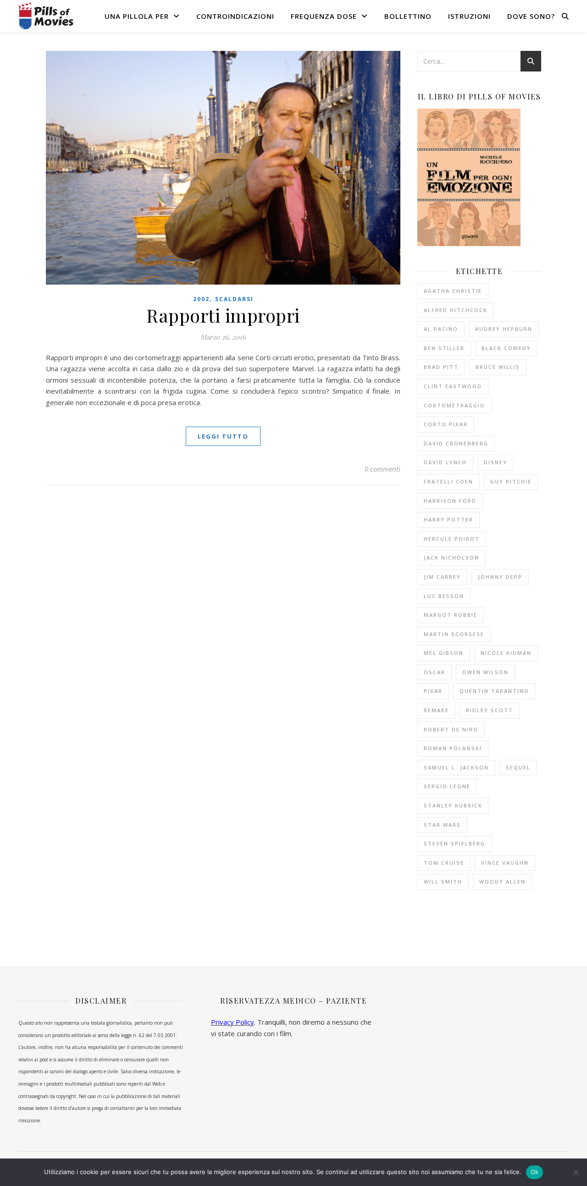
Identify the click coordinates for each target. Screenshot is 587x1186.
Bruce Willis (498, 366)
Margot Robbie (450, 614)
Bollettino (408, 16)
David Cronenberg (456, 443)
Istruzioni (469, 16)
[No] (575, 1172)
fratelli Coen (448, 481)
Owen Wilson (485, 672)
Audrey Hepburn (503, 328)
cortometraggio (454, 405)
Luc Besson (444, 596)
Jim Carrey (442, 576)
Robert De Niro (451, 729)
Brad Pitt (441, 366)
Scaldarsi (234, 299)
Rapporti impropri (223, 315)
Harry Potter (448, 519)
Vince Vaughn (505, 862)
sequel (518, 767)
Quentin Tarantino (494, 690)
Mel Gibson (444, 652)
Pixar (433, 690)
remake (436, 710)
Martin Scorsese (454, 634)
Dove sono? (531, 16)
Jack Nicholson (451, 557)
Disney (495, 462)
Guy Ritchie (511, 481)
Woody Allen (502, 881)
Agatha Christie (453, 290)
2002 (201, 299)
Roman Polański (453, 748)
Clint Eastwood (453, 386)
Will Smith (443, 881)
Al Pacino (441, 328)
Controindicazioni (235, 16)
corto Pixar (446, 424)
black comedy (506, 348)
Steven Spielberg (454, 843)
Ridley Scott (489, 710)
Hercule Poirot (452, 538)
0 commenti (382, 468)
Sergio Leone (447, 786)
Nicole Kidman (506, 652)
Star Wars (442, 824)
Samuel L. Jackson (456, 767)
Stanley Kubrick (453, 805)
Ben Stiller (444, 348)
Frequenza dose (324, 16)
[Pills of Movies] (45, 16)
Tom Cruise (444, 862)
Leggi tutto (223, 436)
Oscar (434, 672)
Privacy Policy (232, 1022)
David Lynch (445, 462)
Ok (535, 1171)
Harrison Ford (450, 500)
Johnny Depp (500, 576)
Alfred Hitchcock (455, 310)
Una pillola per (137, 16)
